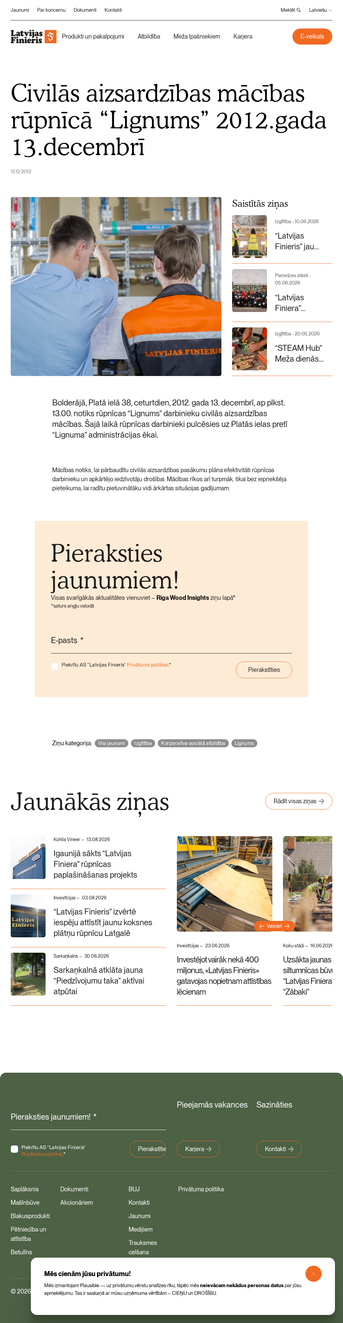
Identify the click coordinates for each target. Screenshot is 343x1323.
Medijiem (140, 1229)
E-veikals (312, 36)
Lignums (244, 743)
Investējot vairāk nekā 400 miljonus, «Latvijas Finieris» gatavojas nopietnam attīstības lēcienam (224, 976)
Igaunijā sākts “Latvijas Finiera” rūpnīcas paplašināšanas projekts (95, 864)
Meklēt (288, 10)
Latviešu (318, 10)
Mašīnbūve (25, 1202)
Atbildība (149, 36)
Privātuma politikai (147, 665)
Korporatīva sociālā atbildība (193, 743)
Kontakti (113, 10)
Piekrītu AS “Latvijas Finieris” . (117, 665)
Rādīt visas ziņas (295, 801)
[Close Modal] (313, 1274)
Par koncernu (51, 10)
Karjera (242, 36)
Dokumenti (85, 10)
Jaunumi (20, 10)
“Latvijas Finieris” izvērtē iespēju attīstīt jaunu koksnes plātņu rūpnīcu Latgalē (103, 922)
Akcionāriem (76, 1202)
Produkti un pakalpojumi (93, 36)
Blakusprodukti (30, 1215)
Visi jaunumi (111, 743)
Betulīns (21, 1252)
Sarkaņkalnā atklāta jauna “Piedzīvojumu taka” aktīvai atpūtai (99, 980)
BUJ (134, 1189)
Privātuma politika (201, 1189)
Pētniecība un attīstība (28, 1234)
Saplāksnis (25, 1189)
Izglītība (143, 743)
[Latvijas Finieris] (34, 36)
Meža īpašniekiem (197, 36)
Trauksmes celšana (143, 1247)
